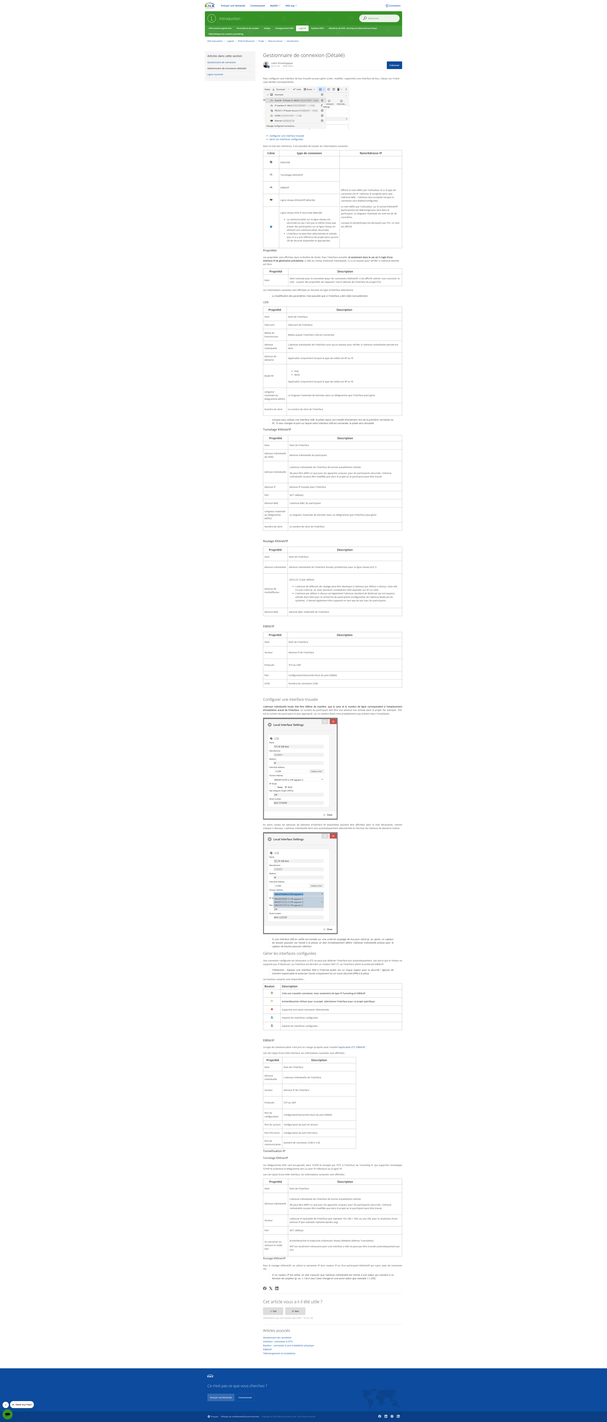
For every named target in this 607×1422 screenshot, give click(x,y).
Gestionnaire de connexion (221, 62)
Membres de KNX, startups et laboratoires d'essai (353, 28)
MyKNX (274, 5)
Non (297, 1311)
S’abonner (394, 65)
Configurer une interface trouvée (286, 135)
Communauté (257, 5)
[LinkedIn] (277, 1288)
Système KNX (317, 28)
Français (214, 1416)
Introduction (293, 41)
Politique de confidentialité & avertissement (240, 1416)
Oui (274, 1311)
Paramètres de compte (248, 28)
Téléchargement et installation (279, 1353)
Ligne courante (215, 74)
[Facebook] (265, 1288)
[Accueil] (210, 5)
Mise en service (275, 41)
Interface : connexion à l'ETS (278, 1341)
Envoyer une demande (233, 5)
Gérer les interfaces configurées (286, 139)
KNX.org (289, 5)
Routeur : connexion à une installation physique (288, 1345)
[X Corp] (271, 1288)
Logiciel (302, 28)
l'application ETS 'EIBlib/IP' (351, 1047)
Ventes (267, 28)
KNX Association (215, 41)
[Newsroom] (398, 1417)
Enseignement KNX (284, 28)
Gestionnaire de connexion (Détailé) (226, 68)
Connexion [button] (395, 5)
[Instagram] (392, 1417)
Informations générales (220, 28)
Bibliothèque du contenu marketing (226, 33)
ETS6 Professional (246, 41)
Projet (261, 41)
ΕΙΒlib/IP (267, 1349)
